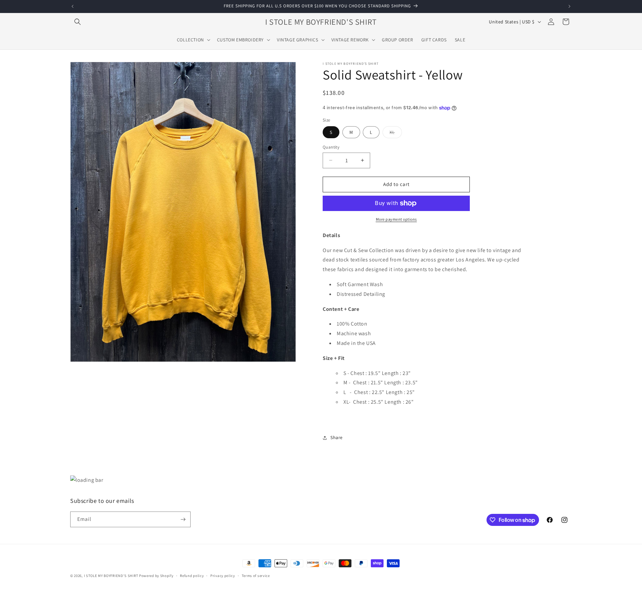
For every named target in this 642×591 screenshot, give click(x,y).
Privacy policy (222, 575)
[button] (77, 21)
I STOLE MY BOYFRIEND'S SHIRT (111, 575)
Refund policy (192, 575)
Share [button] (336, 437)
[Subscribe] (183, 519)
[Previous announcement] (72, 6)
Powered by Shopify (156, 575)
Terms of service (256, 575)
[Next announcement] (569, 6)
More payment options (396, 219)
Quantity (331, 147)
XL (396, 133)
